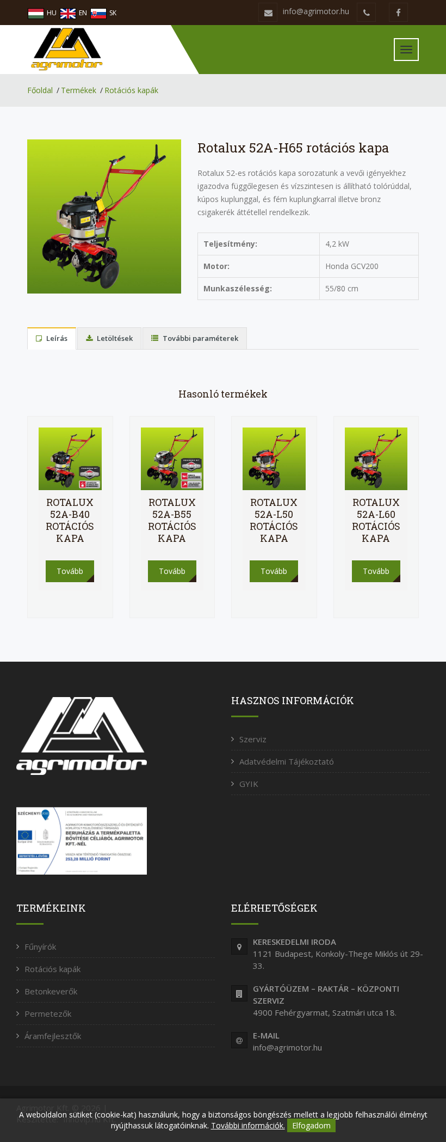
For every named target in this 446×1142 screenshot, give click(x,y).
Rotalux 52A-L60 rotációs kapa (376, 520)
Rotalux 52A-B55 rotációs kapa (172, 520)
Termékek (78, 90)
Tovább (70, 571)
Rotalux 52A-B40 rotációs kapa (70, 520)
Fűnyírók (40, 946)
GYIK (248, 783)
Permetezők (47, 1013)
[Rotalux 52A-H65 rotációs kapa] (104, 215)
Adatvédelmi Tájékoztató (286, 761)
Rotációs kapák (131, 90)
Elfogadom (311, 1125)
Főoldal (40, 90)
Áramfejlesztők (52, 1035)
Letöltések (114, 338)
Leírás (56, 338)
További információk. (248, 1125)
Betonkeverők (50, 991)
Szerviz (253, 739)
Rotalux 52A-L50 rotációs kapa (274, 520)
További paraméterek (199, 338)
